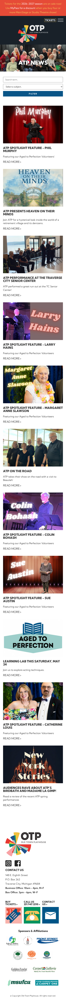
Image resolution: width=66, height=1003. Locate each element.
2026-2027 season (32, 3)
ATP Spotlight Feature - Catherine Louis (32, 726)
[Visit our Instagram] (8, 863)
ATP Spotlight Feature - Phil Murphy (27, 149)
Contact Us (14, 870)
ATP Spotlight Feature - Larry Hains (29, 346)
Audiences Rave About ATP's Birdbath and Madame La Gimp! (29, 789)
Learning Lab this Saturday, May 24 (31, 662)
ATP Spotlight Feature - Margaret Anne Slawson (33, 409)
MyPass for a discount (22, 7)
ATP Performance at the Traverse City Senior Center (32, 279)
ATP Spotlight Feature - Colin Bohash (28, 536)
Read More (11, 162)
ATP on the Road (17, 471)
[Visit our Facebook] (18, 863)
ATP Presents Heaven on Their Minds (29, 212)
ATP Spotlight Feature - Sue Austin (27, 599)
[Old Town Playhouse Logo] (33, 34)
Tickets (50, 20)
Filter (33, 94)
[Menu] (61, 20)
